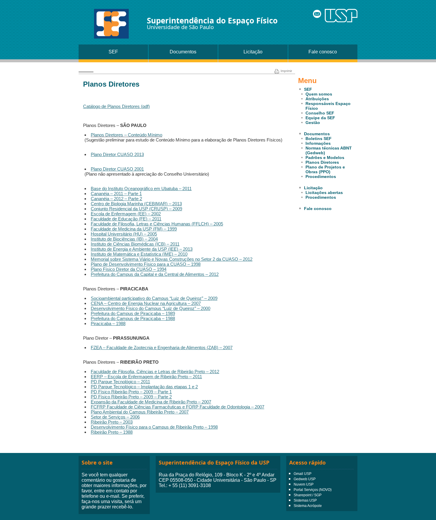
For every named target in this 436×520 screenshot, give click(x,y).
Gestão (312, 122)
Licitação (253, 51)
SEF (113, 51)
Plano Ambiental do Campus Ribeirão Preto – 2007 (140, 411)
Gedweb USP (305, 479)
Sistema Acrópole (308, 506)
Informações (318, 143)
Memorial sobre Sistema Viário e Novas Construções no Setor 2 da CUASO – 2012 (171, 259)
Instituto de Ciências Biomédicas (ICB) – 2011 (135, 244)
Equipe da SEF (320, 117)
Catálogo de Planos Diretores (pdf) (116, 106)
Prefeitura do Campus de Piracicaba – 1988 (133, 318)
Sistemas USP (305, 500)
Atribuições (317, 98)
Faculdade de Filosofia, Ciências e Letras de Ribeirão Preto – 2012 (155, 371)
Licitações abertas (324, 192)
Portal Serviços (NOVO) (313, 490)
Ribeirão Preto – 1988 (112, 432)
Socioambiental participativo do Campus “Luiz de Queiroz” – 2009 (154, 298)
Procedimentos (320, 176)
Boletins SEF (318, 138)
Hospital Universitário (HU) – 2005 (124, 233)
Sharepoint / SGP (308, 495)
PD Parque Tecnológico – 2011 (120, 381)
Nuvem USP (304, 484)
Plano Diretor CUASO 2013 (117, 154)
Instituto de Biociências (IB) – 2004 (124, 238)
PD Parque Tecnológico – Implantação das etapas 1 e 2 (144, 386)
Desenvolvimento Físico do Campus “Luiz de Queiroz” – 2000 (150, 308)
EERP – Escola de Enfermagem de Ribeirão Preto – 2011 (146, 376)
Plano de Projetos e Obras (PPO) (325, 169)
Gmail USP (302, 474)
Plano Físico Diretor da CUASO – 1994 (128, 269)
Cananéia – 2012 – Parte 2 (116, 198)
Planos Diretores (322, 162)
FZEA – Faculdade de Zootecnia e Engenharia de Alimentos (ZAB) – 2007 (162, 347)
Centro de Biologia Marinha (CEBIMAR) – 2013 (136, 203)
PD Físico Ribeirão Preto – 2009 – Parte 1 (131, 391)
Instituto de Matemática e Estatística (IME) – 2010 (139, 254)
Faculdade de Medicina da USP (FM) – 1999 (134, 228)
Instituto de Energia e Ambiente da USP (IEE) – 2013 (141, 249)
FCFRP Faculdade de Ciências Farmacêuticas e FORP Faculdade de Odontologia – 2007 (177, 406)
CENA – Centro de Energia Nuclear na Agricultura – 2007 (146, 303)
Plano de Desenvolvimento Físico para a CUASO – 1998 (146, 264)
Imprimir (286, 71)
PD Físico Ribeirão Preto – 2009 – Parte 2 (131, 396)
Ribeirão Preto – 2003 (112, 421)
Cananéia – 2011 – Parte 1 (116, 193)
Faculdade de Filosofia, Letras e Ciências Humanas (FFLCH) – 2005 (157, 223)
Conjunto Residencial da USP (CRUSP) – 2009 (136, 208)
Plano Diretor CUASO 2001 (117, 168)
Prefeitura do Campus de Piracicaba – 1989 (133, 313)
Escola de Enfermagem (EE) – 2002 (126, 213)
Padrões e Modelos (324, 157)
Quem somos (318, 94)
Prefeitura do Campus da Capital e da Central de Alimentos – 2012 (155, 274)
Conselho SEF (319, 113)
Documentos (183, 51)
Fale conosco (322, 51)
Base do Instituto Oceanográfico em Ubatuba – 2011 (141, 188)
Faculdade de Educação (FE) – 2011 (126, 218)
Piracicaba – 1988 (108, 323)
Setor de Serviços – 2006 (115, 416)
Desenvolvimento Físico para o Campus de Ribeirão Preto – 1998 (154, 427)
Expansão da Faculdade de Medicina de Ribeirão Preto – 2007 (151, 401)
